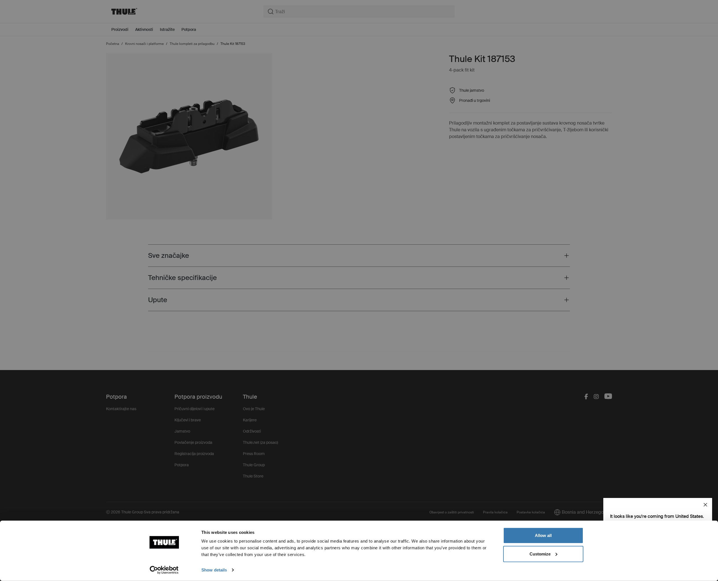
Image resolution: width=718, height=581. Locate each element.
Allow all (543, 535)
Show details (214, 570)
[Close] (705, 504)
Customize (540, 553)
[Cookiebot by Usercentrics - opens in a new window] (164, 570)
